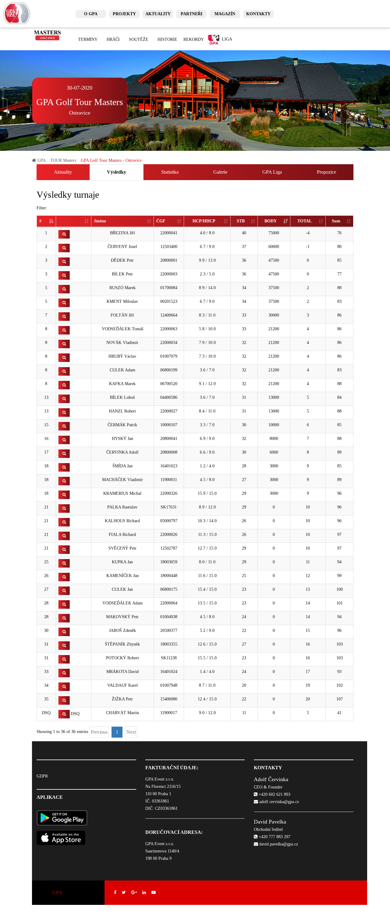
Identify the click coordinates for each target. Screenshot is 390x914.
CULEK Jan (122, 589)
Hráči (113, 39)
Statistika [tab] (170, 172)
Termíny (88, 39)
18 (46, 466)
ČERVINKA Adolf (122, 452)
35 (46, 699)
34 (46, 685)
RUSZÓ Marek (122, 287)
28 (46, 603)
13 (46, 397)
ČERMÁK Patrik (122, 425)
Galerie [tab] (220, 172)
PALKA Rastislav (122, 507)
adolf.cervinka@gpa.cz (278, 801)
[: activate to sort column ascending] (73, 221)
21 (46, 507)
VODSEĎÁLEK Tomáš (122, 329)
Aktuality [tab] (63, 172)
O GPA (91, 14)
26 (46, 575)
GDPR (42, 776)
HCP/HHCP (204, 221)
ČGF (160, 221)
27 (46, 589)
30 (46, 630)
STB (241, 221)
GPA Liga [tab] (272, 172)
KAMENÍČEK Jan (122, 575)
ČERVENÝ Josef (122, 246)
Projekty (124, 14)
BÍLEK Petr (122, 274)
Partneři (191, 14)
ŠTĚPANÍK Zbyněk (122, 644)
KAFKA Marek (122, 383)
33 (46, 671)
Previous (99, 732)
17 (46, 452)
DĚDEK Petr (122, 260)
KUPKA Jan (122, 562)
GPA (41, 160)
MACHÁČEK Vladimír (122, 479)
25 (46, 562)
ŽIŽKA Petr (122, 699)
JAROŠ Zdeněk (122, 630)
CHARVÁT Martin (122, 712)
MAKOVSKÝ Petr (122, 617)
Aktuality (158, 14)
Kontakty (258, 14)
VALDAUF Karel (122, 685)
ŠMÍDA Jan (122, 466)
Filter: (42, 208)
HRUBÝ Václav (122, 356)
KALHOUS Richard (122, 521)
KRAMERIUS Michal (122, 493)
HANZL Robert (122, 411)
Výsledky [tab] (116, 172)
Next (131, 732)
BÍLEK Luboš (122, 397)
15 (46, 425)
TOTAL (304, 221)
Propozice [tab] (326, 172)
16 (46, 438)
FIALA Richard (122, 534)
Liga (226, 39)
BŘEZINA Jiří (122, 233)
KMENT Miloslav (122, 301)
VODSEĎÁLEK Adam (122, 603)
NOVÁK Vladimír (122, 342)
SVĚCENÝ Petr (122, 548)
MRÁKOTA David (122, 671)
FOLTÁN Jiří (122, 315)
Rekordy (193, 39)
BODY (270, 221)
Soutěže (138, 39)
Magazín (224, 14)
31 (46, 644)
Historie (167, 39)
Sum (336, 221)
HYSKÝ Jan (122, 438)
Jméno (100, 221)
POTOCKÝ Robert (122, 658)
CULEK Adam (122, 370)
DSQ (46, 712)
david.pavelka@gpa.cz (278, 844)
